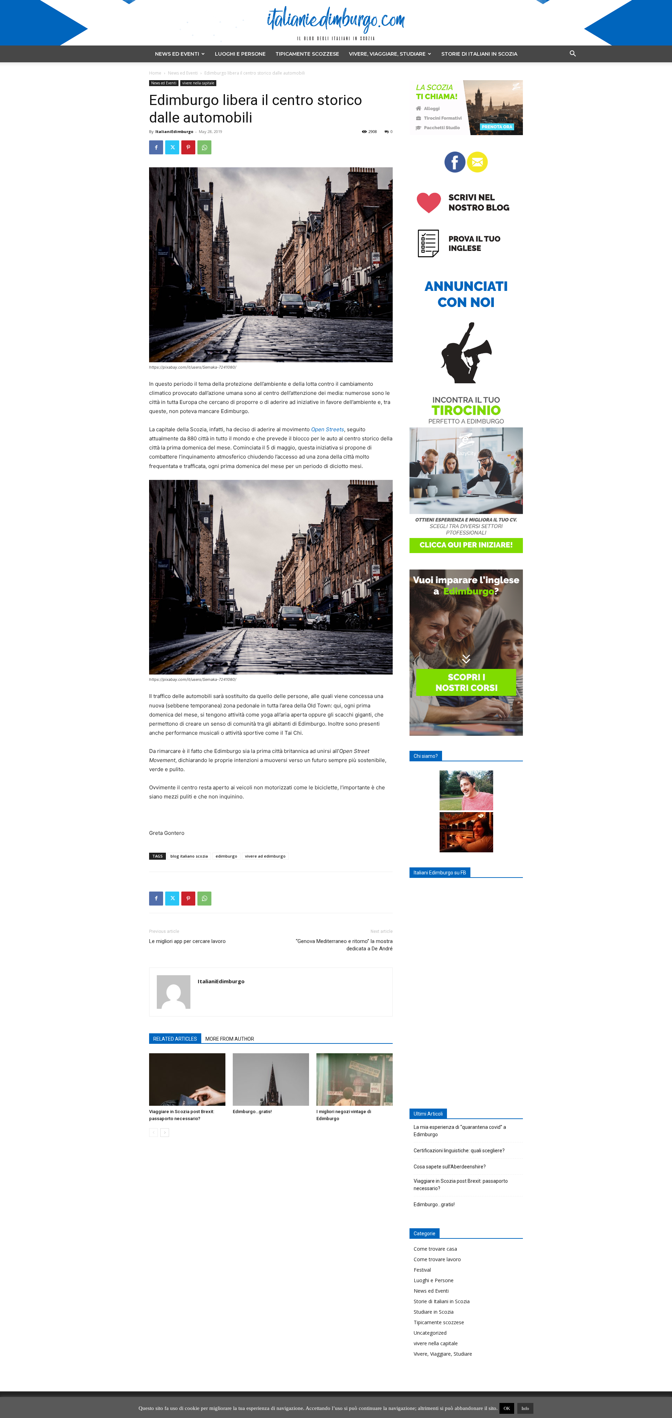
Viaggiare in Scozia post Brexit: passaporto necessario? (461, 1184)
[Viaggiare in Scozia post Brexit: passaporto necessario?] (187, 1079)
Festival (422, 1269)
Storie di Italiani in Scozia (479, 54)
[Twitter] (172, 147)
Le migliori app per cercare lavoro (187, 941)
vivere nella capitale (198, 83)
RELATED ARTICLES (175, 1039)
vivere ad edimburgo (265, 856)
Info (525, 1408)
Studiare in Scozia (434, 1311)
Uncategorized (430, 1332)
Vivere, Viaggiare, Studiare (387, 54)
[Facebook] (156, 147)
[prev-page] (153, 1132)
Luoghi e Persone (240, 54)
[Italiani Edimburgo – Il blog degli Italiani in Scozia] (336, 23)
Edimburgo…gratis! (252, 1111)
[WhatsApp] (204, 147)
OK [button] (507, 1408)
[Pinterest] (188, 147)
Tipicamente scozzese (307, 54)
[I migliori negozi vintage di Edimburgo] (354, 1079)
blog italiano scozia (189, 856)
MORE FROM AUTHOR (229, 1039)
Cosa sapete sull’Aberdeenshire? (450, 1166)
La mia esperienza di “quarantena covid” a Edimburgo (460, 1130)
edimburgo (226, 856)
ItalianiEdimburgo (174, 131)
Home (155, 73)
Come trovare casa (435, 1248)
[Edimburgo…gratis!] (271, 1079)
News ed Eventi (177, 54)
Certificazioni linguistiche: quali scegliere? (459, 1150)
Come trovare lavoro (437, 1259)
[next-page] (164, 1132)
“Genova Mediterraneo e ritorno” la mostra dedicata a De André (344, 945)
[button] (572, 54)
